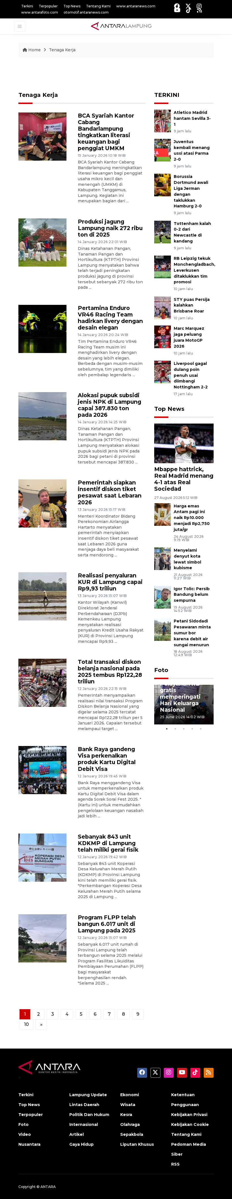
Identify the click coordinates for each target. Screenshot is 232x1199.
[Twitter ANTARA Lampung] (188, 6)
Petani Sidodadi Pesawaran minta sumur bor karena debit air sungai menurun (192, 632)
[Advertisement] (121, 77)
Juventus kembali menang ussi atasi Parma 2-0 (192, 150)
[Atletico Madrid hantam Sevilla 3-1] (162, 120)
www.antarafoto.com (39, 12)
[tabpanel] (184, 704)
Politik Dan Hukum (89, 1114)
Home (34, 49)
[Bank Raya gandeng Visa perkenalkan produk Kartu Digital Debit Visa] (42, 770)
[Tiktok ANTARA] (188, 10)
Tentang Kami (98, 6)
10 (26, 1024)
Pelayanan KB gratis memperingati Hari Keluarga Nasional (180, 696)
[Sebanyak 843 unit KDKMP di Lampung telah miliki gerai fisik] (42, 857)
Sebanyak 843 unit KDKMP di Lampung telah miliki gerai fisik (108, 843)
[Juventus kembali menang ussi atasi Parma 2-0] (162, 149)
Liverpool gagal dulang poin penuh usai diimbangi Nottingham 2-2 (191, 375)
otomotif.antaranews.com (86, 12)
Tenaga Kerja (62, 49)
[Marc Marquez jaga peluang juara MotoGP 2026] (162, 336)
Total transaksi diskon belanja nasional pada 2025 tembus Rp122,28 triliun (110, 671)
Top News (71, 6)
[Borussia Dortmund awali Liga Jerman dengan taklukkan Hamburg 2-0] (162, 185)
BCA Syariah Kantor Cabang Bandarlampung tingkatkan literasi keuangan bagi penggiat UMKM (106, 132)
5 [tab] (201, 729)
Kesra (126, 1114)
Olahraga (130, 1124)
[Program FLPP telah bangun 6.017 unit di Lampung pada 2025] (42, 938)
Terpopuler (48, 6)
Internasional (83, 1124)
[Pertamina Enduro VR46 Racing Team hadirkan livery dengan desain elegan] (42, 328)
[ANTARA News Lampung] (121, 26)
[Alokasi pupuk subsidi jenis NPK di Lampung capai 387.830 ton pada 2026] (42, 415)
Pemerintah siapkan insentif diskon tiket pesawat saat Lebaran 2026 (109, 492)
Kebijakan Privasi (189, 1114)
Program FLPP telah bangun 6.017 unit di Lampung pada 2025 (107, 924)
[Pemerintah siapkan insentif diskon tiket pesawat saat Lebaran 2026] (42, 503)
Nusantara (29, 1144)
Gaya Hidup (81, 1144)
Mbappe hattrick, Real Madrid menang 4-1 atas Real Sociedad (183, 479)
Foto (161, 670)
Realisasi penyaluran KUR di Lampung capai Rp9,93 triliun (110, 582)
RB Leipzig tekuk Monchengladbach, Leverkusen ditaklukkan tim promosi (194, 270)
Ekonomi (129, 1094)
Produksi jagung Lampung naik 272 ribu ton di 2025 (110, 228)
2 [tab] (175, 729)
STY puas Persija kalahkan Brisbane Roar (192, 305)
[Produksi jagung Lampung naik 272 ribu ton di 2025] (42, 242)
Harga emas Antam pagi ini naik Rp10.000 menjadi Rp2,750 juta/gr (192, 517)
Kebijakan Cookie (190, 1124)
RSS (175, 1164)
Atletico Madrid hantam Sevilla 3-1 (192, 118)
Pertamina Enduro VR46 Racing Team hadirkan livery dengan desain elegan (110, 318)
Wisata (127, 1104)
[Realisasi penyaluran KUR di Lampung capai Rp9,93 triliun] (42, 596)
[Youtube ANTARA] (177, 10)
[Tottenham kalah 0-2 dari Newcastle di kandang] (162, 231)
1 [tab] (167, 729)
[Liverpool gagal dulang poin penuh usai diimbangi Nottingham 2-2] (162, 371)
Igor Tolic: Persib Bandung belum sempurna (192, 594)
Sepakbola (131, 1134)
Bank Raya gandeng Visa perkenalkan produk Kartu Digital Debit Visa (107, 759)
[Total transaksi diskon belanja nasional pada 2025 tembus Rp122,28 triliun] (42, 682)
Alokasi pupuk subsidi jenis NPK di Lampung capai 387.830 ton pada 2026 (109, 405)
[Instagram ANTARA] (199, 6)
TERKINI (166, 95)
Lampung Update (88, 1094)
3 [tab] (184, 729)
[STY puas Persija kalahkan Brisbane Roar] (162, 307)
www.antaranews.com (135, 6)
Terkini (27, 6)
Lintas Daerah (84, 1104)
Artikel (76, 1134)
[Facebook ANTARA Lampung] (177, 6)
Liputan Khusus (137, 1144)
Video (24, 1134)
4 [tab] (192, 729)
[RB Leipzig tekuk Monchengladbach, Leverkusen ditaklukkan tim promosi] (162, 266)
